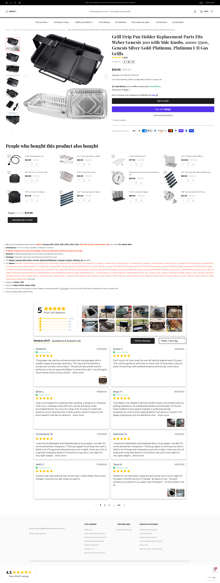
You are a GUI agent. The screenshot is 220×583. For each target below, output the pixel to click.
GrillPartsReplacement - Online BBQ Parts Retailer (110, 11)
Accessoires (178, 22)
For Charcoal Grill (140, 22)
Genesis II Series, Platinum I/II (70, 260)
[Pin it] (133, 62)
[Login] (197, 11)
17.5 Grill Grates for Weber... (139, 192)
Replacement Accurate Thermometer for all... (144, 173)
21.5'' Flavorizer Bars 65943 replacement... (196, 172)
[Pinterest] (15, 3)
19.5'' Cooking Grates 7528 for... (192, 156)
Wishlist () (210, 3)
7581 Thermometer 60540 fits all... (193, 192)
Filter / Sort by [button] (169, 341)
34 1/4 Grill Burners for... (138, 156)
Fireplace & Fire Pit (84, 22)
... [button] (77, 372)
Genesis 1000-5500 (23, 260)
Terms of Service (91, 545)
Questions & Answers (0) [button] (66, 340)
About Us (88, 530)
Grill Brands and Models (151, 541)
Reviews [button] (42, 340)
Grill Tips (144, 545)
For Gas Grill (41, 22)
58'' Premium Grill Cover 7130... (37, 172)
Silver (42, 260)
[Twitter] (6, 3)
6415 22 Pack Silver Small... (87, 172)
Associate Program (148, 530)
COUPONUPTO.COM (124, 530)
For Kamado (120, 22)
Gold (47, 260)
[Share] (125, 62)
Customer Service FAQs (94, 534)
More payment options (163, 115)
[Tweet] (129, 62)
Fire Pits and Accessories (151, 549)
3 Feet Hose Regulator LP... (35, 156)
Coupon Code (146, 534)
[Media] (104, 116)
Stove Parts (161, 22)
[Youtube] (19, 3)
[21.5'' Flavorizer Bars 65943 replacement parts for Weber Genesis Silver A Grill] (170, 179)
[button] (25, 77)
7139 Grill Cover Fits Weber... (35, 192)
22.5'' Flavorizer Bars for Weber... (89, 192)
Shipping (115, 75)
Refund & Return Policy (94, 553)
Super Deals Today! (148, 537)
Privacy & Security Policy (95, 537)
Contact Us (89, 549)
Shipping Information (94, 541)
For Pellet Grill (61, 22)
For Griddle (104, 22)
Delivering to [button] (120, 89)
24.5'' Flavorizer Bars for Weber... (89, 156)
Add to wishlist (120, 120)
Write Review (142, 340)
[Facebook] (11, 3)
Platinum (53, 260)
